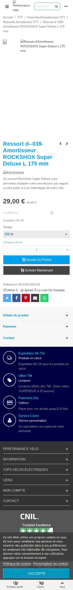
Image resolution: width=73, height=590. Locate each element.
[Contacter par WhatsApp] (44, 298)
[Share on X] (7, 298)
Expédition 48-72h (31, 353)
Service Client (28, 416)
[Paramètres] (66, 6)
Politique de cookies (17, 563)
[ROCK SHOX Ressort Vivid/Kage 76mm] (67, 144)
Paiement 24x (28, 398)
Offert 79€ (25, 376)
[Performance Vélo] (21, 6)
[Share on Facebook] (16, 298)
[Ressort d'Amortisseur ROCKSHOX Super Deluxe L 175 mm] (45, 50)
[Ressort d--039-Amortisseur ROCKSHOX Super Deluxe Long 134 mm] (60, 144)
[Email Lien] (35, 298)
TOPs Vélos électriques (25, 469)
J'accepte (37, 573)
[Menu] (7, 6)
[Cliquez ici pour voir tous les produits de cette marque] (13, 173)
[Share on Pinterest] (26, 298)
